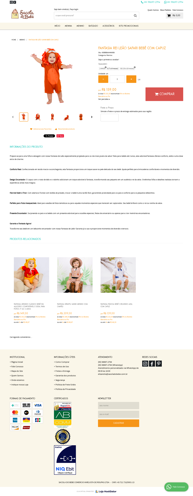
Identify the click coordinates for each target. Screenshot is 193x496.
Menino (80, 26)
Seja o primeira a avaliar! (108, 59)
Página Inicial (17, 362)
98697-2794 (152, 2)
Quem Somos (153, 10)
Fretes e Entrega (62, 371)
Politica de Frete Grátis (65, 384)
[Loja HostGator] (105, 491)
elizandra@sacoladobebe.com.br (113, 374)
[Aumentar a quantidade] (131, 79)
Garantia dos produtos (65, 375)
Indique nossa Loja (19, 384)
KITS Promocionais (129, 26)
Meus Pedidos (165, 10)
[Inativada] (74, 460)
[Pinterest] (159, 364)
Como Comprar (62, 362)
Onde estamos (17, 380)
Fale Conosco (177, 10)
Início (57, 26)
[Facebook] (14, 2)
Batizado (93, 26)
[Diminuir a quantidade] (103, 79)
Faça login (74, 9)
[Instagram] (11, 2)
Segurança (60, 380)
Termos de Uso (62, 366)
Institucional (17, 357)
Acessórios (108, 26)
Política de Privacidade (65, 389)
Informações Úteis (64, 357)
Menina (68, 26)
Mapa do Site (17, 371)
